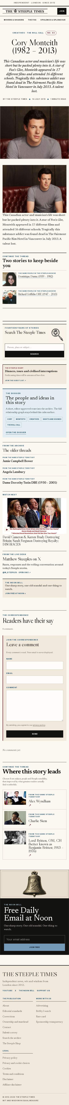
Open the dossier (16, 432)
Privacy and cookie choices (16, 1063)
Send (35, 734)
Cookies (7, 1069)
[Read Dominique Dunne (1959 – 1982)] (9, 279)
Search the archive (12, 1038)
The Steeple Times (16, 99)
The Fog (32, 20)
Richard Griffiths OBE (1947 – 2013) (37, 294)
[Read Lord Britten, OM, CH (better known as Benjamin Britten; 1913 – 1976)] (15, 837)
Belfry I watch (43, 1011)
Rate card (41, 1017)
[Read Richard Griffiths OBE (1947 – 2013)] (9, 297)
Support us (43, 991)
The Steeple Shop (12, 1043)
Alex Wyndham (39, 801)
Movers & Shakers (14, 20)
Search (34, 354)
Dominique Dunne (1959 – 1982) (35, 276)
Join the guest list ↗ (15, 380)
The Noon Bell (26, 991)
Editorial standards (12, 1011)
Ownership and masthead (15, 1022)
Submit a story (10, 1033)
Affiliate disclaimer (12, 1085)
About (6, 1006)
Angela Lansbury (14, 472)
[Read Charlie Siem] (15, 817)
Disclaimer (8, 1079)
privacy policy (39, 725)
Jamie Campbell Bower (18, 461)
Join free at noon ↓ (15, 593)
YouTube (7, 991)
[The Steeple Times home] (25, 11)
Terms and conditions (13, 1074)
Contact (7, 1027)
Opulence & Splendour (52, 20)
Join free (34, 947)
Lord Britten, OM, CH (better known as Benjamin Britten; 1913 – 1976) (46, 845)
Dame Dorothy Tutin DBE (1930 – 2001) (30, 482)
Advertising (42, 1006)
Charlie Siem (38, 820)
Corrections (9, 1017)
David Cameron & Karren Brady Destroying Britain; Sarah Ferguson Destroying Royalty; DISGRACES (31, 540)
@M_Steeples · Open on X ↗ (17, 572)
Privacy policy (10, 1058)
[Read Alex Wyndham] (15, 798)
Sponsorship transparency (49, 1022)
